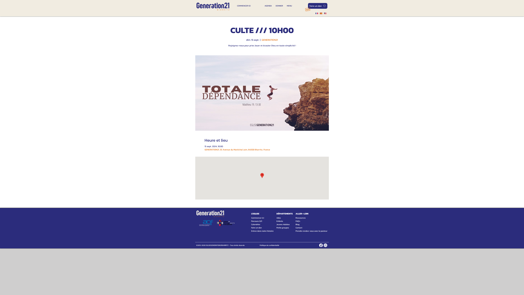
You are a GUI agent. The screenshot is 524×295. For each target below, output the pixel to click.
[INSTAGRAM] (325, 245)
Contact (299, 227)
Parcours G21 (256, 221)
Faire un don (256, 227)
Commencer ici (257, 217)
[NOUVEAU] (308, 9)
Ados (278, 217)
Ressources (301, 217)
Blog (298, 224)
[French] (317, 13)
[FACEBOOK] (321, 245)
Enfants (279, 221)
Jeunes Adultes (283, 224)
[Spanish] (321, 13)
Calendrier (255, 224)
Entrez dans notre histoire (259, 231)
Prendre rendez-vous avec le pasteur (308, 231)
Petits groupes (282, 227)
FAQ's (298, 221)
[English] (325, 13)
